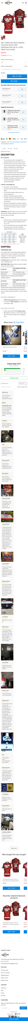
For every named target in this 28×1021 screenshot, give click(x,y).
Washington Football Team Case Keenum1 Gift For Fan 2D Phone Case (12, 126)
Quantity (3, 73)
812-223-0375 (5, 961)
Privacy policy (4, 970)
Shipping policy (5, 975)
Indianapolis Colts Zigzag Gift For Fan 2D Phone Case (13, 111)
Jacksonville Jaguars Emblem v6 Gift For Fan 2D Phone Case (13, 119)
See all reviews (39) (14, 365)
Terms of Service (5, 972)
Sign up (23, 1008)
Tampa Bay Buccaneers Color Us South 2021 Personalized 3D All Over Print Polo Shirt (11, 880)
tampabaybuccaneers (8, 143)
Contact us (3, 988)
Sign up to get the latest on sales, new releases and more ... (13, 1004)
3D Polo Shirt (18, 322)
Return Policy (4, 978)
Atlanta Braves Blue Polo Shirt (10, 347)
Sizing (2, 993)
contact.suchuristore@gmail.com (9, 963)
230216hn (9, 142)
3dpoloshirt (23, 142)
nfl (1, 143)
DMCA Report (10, 1014)
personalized (16, 142)
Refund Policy (4, 980)
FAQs (2, 990)
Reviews (3, 995)
